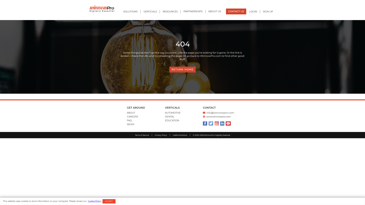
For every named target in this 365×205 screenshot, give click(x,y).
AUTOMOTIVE (173, 112)
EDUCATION (172, 120)
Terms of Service (142, 135)
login (253, 11)
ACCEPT (109, 201)
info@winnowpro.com (220, 112)
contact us (236, 11)
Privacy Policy (161, 135)
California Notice (180, 135)
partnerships (192, 11)
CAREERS (132, 116)
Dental (169, 116)
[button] (130, 11)
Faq (129, 120)
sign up (268, 11)
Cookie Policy (94, 201)
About (131, 112)
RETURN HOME (182, 69)
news (130, 124)
